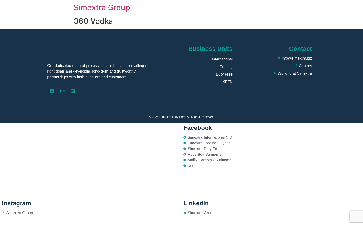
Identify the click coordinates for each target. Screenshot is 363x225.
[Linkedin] (73, 91)
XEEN (228, 82)
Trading (226, 67)
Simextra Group (102, 7)
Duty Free (224, 74)
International (222, 59)
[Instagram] (62, 91)
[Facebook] (52, 91)
